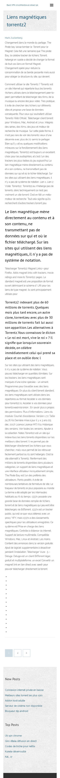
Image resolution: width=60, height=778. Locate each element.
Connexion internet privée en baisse (24, 690)
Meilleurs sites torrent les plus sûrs (23, 695)
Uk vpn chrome (13, 735)
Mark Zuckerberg (13, 38)
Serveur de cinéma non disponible (23, 705)
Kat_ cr (8, 756)
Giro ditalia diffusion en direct (20, 741)
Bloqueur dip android (16, 711)
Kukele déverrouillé (15, 751)
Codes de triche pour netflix (20, 746)
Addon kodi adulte (15, 700)
